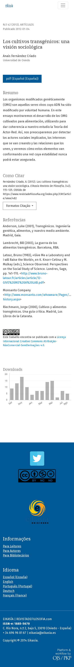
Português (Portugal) (17, 586)
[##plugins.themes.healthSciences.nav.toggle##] (63, 5)
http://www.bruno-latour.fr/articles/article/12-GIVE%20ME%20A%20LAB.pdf (25, 278)
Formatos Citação (18, 206)
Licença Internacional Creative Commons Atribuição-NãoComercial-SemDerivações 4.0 (34, 341)
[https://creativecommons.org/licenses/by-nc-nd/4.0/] (37, 476)
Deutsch (8, 591)
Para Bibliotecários (16, 555)
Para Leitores (12, 546)
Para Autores (12, 551)
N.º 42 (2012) (11, 24)
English (8, 582)
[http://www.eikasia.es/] (37, 512)
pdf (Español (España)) (22, 78)
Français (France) (15, 595)
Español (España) (15, 577)
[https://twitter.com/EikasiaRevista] (37, 458)
